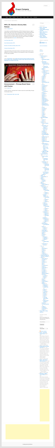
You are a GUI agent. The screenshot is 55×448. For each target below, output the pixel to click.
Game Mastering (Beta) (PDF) (9, 42)
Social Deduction (46, 224)
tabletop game (6, 60)
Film (43, 84)
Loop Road (44, 132)
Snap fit (43, 181)
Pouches (44, 293)
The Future (44, 108)
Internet (43, 250)
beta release (24, 58)
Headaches (44, 86)
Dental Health (44, 230)
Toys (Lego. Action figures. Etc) (45, 298)
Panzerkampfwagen (45, 134)
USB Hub (44, 239)
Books (43, 68)
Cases (44, 202)
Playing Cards (44, 99)
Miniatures (44, 272)
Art (42, 58)
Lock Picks (45, 291)
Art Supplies (44, 186)
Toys (43, 240)
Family (44, 167)
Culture (43, 77)
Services (44, 217)
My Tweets (41, 50)
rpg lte (21, 59)
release (11, 59)
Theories (43, 109)
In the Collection (43, 176)
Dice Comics (44, 125)
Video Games (44, 243)
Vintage (43, 114)
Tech (43, 107)
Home (7, 17)
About (10, 17)
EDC (43, 264)
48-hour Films (44, 258)
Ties (43, 111)
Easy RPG (28, 58)
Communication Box (44, 153)
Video (21, 17)
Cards (43, 260)
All (40, 54)
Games (43, 232)
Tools (45, 200)
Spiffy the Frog (44, 136)
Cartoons (44, 227)
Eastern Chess (45, 70)
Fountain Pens (44, 85)
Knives (43, 94)
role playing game (15, 59)
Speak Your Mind (45, 156)
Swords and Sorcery (31, 59)
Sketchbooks (45, 218)
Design (43, 78)
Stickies (43, 139)
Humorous (45, 91)
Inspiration (44, 93)
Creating (43, 76)
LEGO (42, 177)
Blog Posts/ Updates (44, 117)
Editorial (43, 131)
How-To (44, 228)
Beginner (46, 214)
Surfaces (46, 192)
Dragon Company (22, 9)
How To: (43, 90)
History (43, 87)
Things (43, 110)
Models (42, 178)
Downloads (35, 17)
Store (31, 17)
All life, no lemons (45, 123)
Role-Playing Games (45, 104)
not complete (8, 59)
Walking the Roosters (45, 141)
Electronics (45, 284)
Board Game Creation (45, 59)
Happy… (42, 175)
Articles (42, 57)
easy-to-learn (32, 58)
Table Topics (44, 161)
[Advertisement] (44, 405)
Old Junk (43, 274)
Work (43, 115)
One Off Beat (44, 133)
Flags (44, 75)
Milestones (44, 95)
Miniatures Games (45, 273)
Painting (43, 180)
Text (17, 17)
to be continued (11, 60)
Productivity (44, 101)
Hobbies (43, 89)
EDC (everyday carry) (45, 82)
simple (23, 59)
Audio (24, 17)
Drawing (43, 81)
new (5, 59)
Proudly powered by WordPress (27, 444)
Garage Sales (44, 267)
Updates (43, 174)
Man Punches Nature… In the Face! (45, 148)
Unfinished (44, 307)
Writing (43, 116)
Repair (43, 282)
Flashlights (45, 285)
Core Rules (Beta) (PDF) (8, 40)
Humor (43, 92)
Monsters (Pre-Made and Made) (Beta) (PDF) (12, 45)
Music (43, 233)
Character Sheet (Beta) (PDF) (9, 48)
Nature (43, 96)
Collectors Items (46, 241)
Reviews (42, 185)
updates (15, 37)
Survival (44, 294)
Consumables (47, 190)
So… (42, 246)
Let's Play (43, 269)
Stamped (43, 137)
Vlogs (44, 277)
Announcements (9, 58)
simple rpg (26, 59)
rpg (19, 59)
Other (28, 17)
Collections (44, 261)
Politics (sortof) (44, 281)
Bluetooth (45, 236)
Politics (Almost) (45, 100)
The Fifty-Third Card (45, 304)
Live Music (44, 271)
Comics (14, 17)
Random (43, 102)
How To (43, 268)
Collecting (44, 71)
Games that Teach (46, 63)
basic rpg (19, 58)
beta (21, 58)
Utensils (46, 193)
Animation (44, 259)
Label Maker (45, 238)
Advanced (46, 213)
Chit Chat (44, 162)
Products (43, 234)
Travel (43, 112)
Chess (43, 69)
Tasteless (43, 140)
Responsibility (44, 103)
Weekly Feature (44, 143)
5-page (16, 58)
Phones (44, 244)
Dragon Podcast (44, 184)
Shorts (43, 302)
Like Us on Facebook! (43, 45)
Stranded (44, 150)
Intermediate (47, 215)
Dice (43, 79)
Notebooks (44, 98)
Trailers (43, 252)
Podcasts (42, 183)
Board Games (44, 223)
